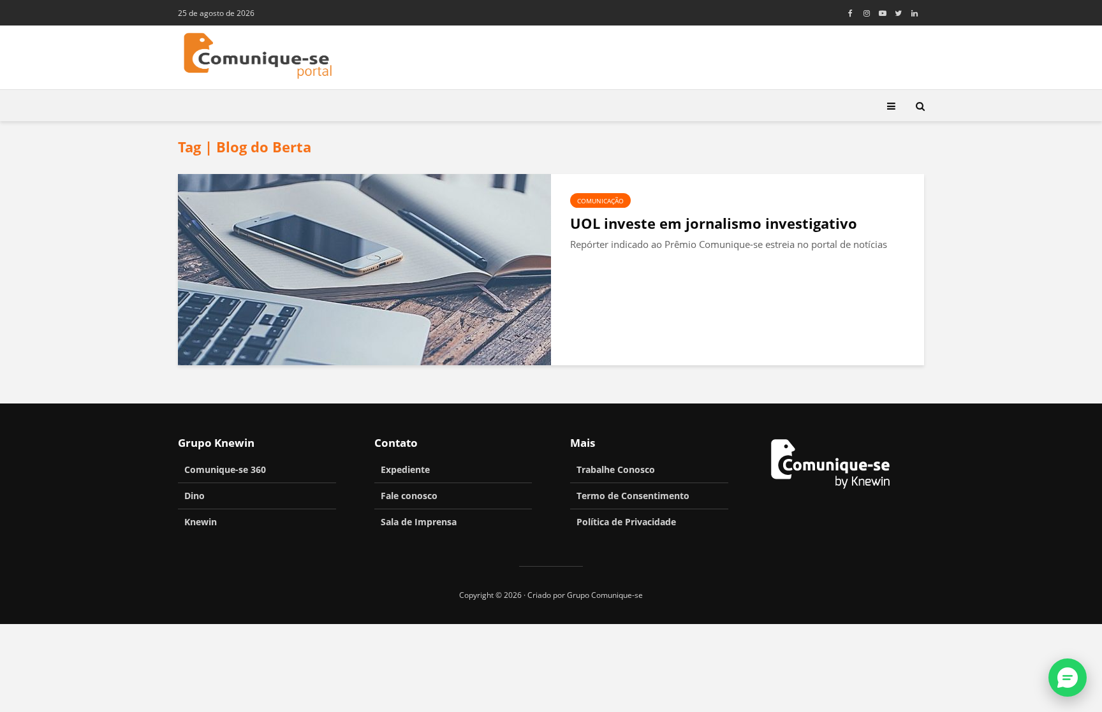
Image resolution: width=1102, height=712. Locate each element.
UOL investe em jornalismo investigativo (713, 223)
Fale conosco (409, 496)
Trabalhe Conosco (616, 469)
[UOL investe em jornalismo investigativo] (364, 268)
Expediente (405, 469)
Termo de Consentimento (633, 496)
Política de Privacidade (626, 522)
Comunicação (600, 200)
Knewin (200, 522)
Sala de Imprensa (419, 522)
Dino (194, 496)
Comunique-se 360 (225, 469)
